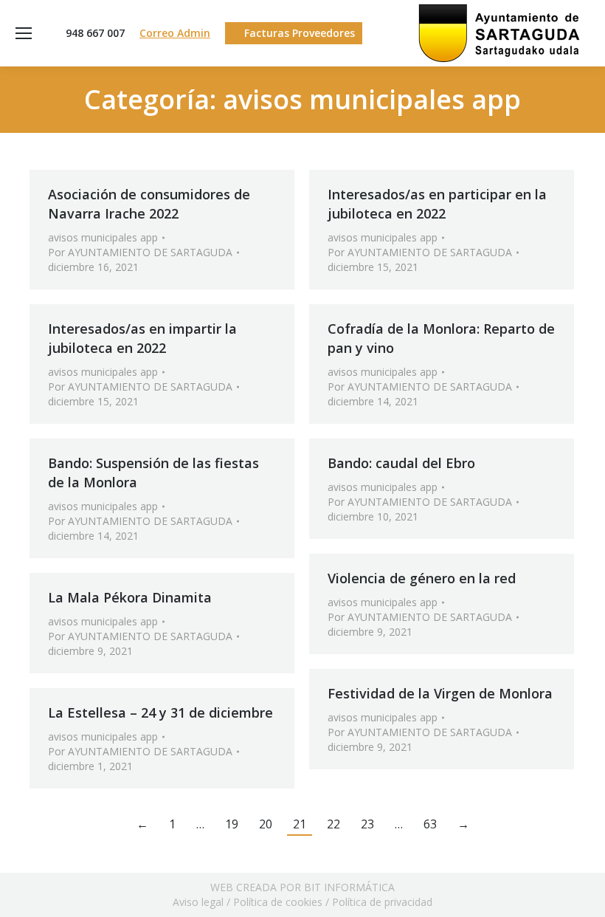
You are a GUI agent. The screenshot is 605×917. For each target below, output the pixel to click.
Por (140, 252)
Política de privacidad (382, 902)
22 (333, 824)
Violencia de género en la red (422, 578)
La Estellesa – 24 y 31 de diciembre (160, 712)
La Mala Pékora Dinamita (130, 597)
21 (299, 824)
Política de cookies (277, 902)
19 (231, 824)
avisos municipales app (103, 237)
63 (430, 824)
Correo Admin (174, 33)
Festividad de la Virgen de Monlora (440, 693)
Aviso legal (198, 902)
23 (367, 824)
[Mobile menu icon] (23, 33)
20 (265, 824)
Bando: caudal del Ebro (401, 463)
